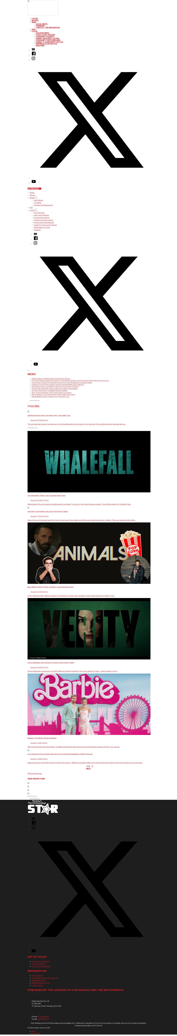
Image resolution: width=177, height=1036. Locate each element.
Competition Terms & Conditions (45, 978)
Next (88, 769)
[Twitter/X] (90, 178)
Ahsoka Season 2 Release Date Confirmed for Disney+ (51, 379)
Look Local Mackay (45, 35)
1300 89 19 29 (43, 1019)
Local (35, 31)
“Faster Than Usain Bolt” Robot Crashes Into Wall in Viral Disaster (55, 389)
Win (33, 29)
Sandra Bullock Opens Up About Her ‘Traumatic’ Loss (50, 397)
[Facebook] (34, 55)
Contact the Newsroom (48, 28)
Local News (42, 24)
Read (34, 22)
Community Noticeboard (48, 40)
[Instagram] (33, 60)
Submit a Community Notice (49, 42)
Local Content (37, 985)
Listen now (33, 189)
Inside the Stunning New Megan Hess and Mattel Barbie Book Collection (58, 385)
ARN (33, 1031)
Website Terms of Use (40, 983)
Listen (35, 19)
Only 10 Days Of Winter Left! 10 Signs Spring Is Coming (51, 393)
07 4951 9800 (43, 1017)
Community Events (45, 37)
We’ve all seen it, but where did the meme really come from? (53, 394)
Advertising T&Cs (38, 980)
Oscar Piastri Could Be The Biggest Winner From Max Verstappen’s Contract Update (62, 383)
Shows (35, 20)
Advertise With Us (39, 964)
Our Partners (42, 33)
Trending (40, 26)
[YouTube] (34, 183)
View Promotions (36, 779)
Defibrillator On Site (46, 44)
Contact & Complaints (40, 961)
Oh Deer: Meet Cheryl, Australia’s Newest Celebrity (50, 391)
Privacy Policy (37, 976)
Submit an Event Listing (47, 38)
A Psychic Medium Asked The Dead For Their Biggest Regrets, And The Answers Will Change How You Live (70, 380)
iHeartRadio (36, 1033)
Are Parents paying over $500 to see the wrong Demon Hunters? (55, 387)
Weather (40, 46)
